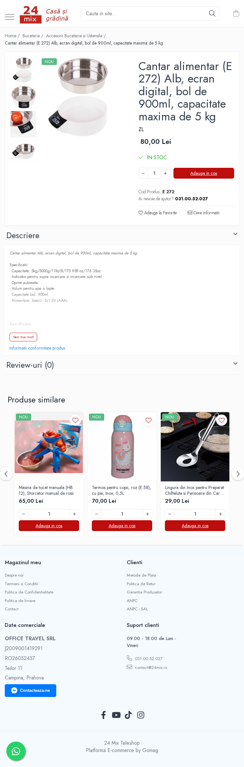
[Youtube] (115, 715)
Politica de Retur (141, 584)
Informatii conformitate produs (37, 348)
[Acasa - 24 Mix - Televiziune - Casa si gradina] (45, 13)
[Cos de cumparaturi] (236, 14)
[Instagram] (140, 715)
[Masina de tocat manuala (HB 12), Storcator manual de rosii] (49, 446)
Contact (11, 609)
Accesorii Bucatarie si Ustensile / (76, 35)
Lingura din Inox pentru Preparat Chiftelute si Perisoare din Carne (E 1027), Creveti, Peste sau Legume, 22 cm (194, 490)
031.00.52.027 (148, 659)
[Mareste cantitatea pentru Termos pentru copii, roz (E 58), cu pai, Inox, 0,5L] (147, 514)
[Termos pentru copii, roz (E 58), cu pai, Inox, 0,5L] (122, 446)
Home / (13, 35)
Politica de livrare (20, 601)
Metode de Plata (141, 575)
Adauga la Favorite (160, 213)
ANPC (132, 601)
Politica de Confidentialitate (29, 592)
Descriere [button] (22, 235)
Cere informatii (206, 213)
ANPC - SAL (137, 609)
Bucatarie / (33, 35)
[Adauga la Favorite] (75, 420)
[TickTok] (128, 715)
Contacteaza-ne (35, 690)
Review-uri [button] (30, 365)
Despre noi (14, 575)
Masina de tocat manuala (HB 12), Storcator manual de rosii (46, 490)
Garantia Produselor (144, 592)
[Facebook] (103, 715)
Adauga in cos (203, 173)
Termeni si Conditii (21, 584)
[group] (81, 98)
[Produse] (9, 17)
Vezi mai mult (23, 336)
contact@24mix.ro (150, 667)
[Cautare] (212, 13)
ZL (141, 129)
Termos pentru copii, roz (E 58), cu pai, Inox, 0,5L (121, 490)
